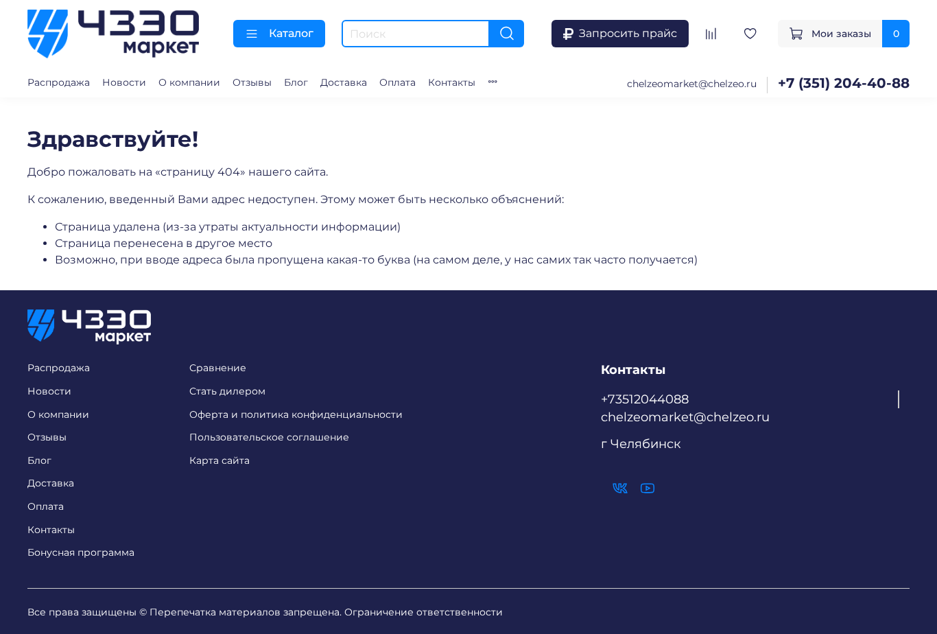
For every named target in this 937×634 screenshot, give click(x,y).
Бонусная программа (80, 552)
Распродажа (58, 82)
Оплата (397, 82)
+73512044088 (645, 399)
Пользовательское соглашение (269, 437)
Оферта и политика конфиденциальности (296, 414)
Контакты (451, 82)
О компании (189, 82)
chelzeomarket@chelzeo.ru (692, 84)
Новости (124, 82)
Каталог (291, 33)
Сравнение (217, 368)
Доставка (343, 82)
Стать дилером (227, 391)
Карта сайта (219, 460)
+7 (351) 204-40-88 (844, 83)
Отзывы (252, 82)
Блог (296, 82)
